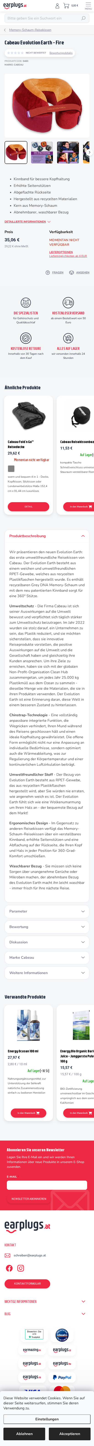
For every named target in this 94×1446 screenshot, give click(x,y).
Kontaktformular (27, 1283)
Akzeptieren (69, 1433)
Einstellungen (47, 1419)
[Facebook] (9, 1268)
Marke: (14, 64)
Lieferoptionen (68, 254)
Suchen (83, 18)
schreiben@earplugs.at (30, 1255)
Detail (28, 506)
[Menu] (88, 5)
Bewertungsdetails (61, 53)
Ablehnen (24, 1433)
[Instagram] (20, 1268)
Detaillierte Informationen (25, 221)
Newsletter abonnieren (29, 1199)
